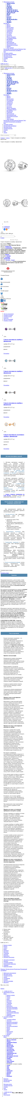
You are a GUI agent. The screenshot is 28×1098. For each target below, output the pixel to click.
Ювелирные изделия (9, 1)
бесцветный (7, 258)
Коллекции (6, 23)
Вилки (8, 1027)
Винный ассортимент (12, 1022)
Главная (3, 138)
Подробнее (6, 353)
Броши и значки (11, 3)
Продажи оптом (8, 55)
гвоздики (7, 257)
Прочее (8, 1034)
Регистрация (7, 1094)
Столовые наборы (11, 1019)
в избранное (7, 226)
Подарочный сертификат (14, 50)
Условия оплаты (8, 316)
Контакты (6, 982)
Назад (5, 993)
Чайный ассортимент (12, 1023)
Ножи (8, 1030)
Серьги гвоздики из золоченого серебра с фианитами (14, 435)
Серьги (8, 4)
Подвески (9, 6)
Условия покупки (8, 57)
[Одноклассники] (6, 229)
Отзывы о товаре (8, 320)
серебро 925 (8, 246)
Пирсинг (9, 20)
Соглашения (7, 978)
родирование (8, 247)
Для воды (9, 1020)
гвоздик (8, 256)
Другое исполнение (9, 314)
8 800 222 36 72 (4, 63)
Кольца (8, 14)
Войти (5, 1093)
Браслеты (9, 16)
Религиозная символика (13, 11)
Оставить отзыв (5, 573)
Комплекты (9, 8)
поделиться (6, 228)
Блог (5, 59)
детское (13, 260)
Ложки (8, 1029)
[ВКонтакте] (4, 229)
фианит (7, 254)
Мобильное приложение (10, 973)
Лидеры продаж (14, 49)
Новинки (20, 49)
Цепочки (9, 18)
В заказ (2, 237)
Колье (8, 15)
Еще (5, 51)
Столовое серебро (8, 53)
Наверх (2, 988)
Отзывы (6, 58)
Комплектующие (11, 12)
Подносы (9, 1024)
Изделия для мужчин (12, 19)
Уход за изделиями (8, 319)
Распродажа (7, 49)
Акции (5, 61)
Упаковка (9, 22)
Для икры (9, 1033)
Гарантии (6, 318)
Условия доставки (8, 315)
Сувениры (9, 7)
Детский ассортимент (12, 10)
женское (8, 260)
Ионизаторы (10, 1031)
